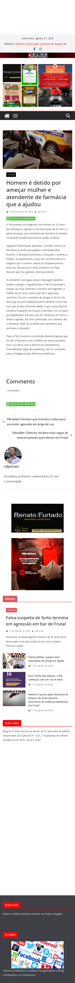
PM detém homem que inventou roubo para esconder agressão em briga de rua (36, 421)
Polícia (11, 174)
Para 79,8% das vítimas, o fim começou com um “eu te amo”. (46, 677)
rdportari (41, 211)
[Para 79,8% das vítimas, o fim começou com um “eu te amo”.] (14, 680)
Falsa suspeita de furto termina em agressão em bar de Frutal (37, 621)
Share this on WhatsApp (22, 218)
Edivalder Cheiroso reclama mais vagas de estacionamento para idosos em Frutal (40, 435)
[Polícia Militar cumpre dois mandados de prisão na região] (14, 661)
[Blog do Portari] (7, 116)
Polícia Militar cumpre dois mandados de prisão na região (46, 658)
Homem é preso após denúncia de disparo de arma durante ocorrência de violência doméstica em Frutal (48, 700)
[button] (12, 73)
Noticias (11, 610)
